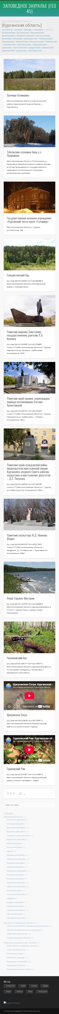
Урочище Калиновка (18, 95)
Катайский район (14, 843)
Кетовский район (14, 847)
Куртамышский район (16, 855)
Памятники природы (15, 957)
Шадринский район (15, 902)
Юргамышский (35, 50)
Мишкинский (22, 41)
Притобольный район (16, 882)
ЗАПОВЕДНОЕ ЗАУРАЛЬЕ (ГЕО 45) (29, 8)
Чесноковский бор (17, 658)
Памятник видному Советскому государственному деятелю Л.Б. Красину (25, 335)
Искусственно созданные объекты (22, 945)
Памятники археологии (17, 933)
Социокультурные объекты (18, 937)
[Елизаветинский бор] (29, 254)
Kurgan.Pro (10, 986)
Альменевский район (16, 819)
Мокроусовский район (17, 871)
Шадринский (34, 47)
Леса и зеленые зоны (16, 949)
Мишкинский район (15, 867)
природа (28, 29)
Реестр (19, 991)
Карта (8, 991)
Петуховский (51, 41)
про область (7, 29)
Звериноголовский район (18, 835)
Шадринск (11, 898)
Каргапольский (42, 35)
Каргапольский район (16, 839)
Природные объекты (16, 965)
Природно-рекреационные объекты (20, 942)
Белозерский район (15, 823)
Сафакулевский (39, 44)
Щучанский (21, 50)
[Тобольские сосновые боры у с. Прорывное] (29, 131)
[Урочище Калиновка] (29, 75)
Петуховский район (15, 874)
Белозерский (23, 32)
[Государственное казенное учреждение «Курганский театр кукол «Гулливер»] (29, 197)
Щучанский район (15, 914)
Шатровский (47, 47)
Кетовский (17, 38)
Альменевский (8, 32)
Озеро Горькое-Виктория (20, 598)
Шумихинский (8, 50)
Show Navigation (48, 12)
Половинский (9, 44)
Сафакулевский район (16, 886)
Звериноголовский (25, 35)
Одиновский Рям (16, 769)
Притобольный (24, 44)
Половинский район (16, 878)
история (18, 29)
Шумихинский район (16, 910)
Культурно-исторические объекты (19, 923)
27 (20, 793)
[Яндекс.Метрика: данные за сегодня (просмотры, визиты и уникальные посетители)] (12, 1002)
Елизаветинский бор (18, 275)
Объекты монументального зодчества (24, 930)
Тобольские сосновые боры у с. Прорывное (24, 154)
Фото (30, 991)
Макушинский (8, 41)
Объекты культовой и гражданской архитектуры (28, 926)
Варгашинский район (16, 827)
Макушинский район (16, 863)
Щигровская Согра (17, 715)
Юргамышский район (16, 918)
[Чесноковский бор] (29, 637)
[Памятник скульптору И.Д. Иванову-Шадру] (29, 514)
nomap (34, 986)
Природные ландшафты (17, 961)
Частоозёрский (20, 47)
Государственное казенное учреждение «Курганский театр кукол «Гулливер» (29, 220)
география (38, 29)
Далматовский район (16, 831)
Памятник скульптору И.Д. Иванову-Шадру (27, 537)
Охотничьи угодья (15, 953)
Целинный (6, 47)
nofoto (23, 986)
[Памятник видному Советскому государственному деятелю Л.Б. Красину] (29, 311)
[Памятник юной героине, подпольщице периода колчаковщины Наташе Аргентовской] (29, 378)
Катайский (6, 38)
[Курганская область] (13, 816)
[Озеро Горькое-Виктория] (29, 577)
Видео (45, 986)
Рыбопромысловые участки (19, 969)
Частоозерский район (16, 894)
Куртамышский (30, 38)
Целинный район (14, 890)
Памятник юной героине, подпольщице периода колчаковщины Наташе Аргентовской (28, 401)
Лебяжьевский (45, 38)
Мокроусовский (37, 41)
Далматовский (8, 35)
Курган (10, 851)
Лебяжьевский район (16, 859)
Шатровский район (15, 906)
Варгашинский (37, 32)
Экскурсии (42, 991)
